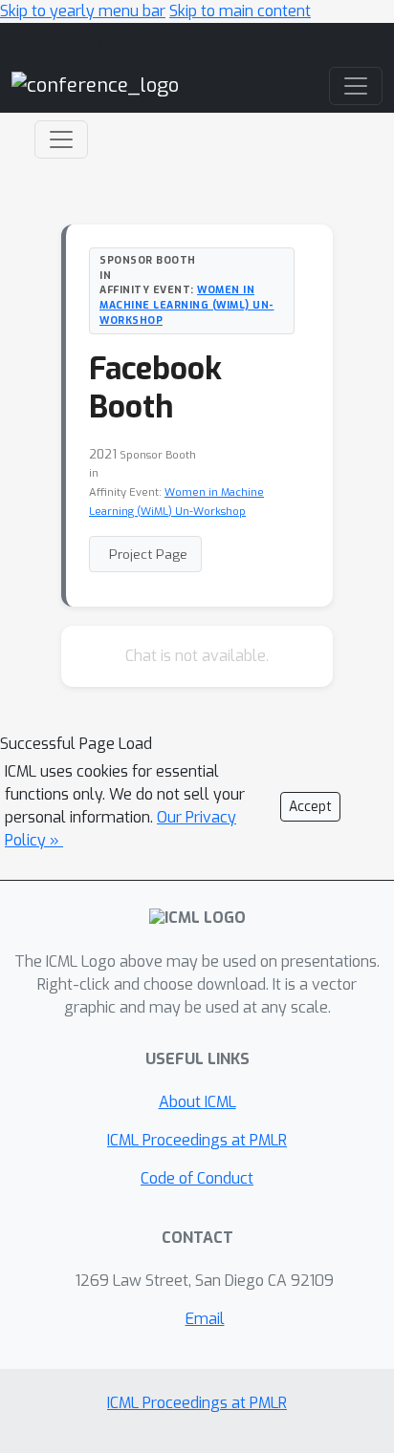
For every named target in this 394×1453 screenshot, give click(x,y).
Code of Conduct (197, 1178)
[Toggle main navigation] (356, 86)
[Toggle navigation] (61, 139)
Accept (310, 807)
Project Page (148, 554)
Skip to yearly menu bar (82, 11)
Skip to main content (240, 11)
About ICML (197, 1102)
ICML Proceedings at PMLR (197, 1140)
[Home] (95, 85)
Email (205, 1319)
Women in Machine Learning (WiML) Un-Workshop (186, 305)
